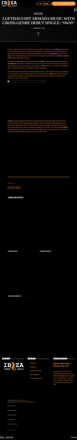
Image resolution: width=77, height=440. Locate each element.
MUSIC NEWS (38, 13)
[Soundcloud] (11, 430)
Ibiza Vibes (45, 222)
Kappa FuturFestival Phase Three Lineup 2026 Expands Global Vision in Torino (25, 288)
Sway (18, 187)
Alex (14, 183)
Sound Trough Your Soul (20, 308)
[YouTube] (8, 430)
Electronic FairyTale (19, 331)
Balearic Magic (18, 300)
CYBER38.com (22, 400)
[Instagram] (13, 430)
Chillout (44, 264)
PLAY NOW (64, 4)
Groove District (18, 324)
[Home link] (9, 3)
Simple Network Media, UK (25, 402)
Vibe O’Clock (18, 316)
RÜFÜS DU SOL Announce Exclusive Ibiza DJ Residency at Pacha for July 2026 (53, 228)
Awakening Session (47, 268)
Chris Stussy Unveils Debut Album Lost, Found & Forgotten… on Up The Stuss (25, 265)
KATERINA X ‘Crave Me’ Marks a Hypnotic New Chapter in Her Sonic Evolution (24, 281)
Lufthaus (11, 187)
